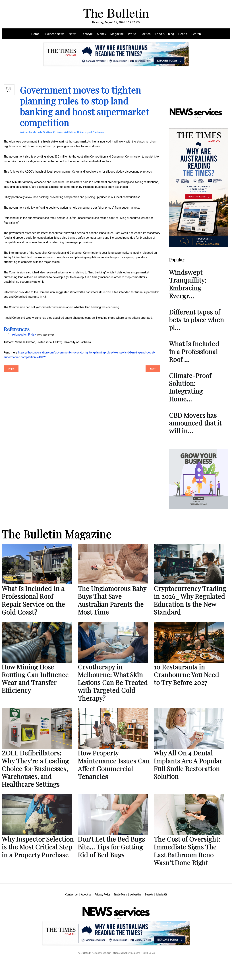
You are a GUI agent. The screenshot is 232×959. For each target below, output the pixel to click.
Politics (145, 34)
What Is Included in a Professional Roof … (194, 351)
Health (182, 34)
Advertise (135, 894)
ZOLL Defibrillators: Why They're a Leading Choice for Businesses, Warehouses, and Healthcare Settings (35, 768)
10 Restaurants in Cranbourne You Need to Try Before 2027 (186, 674)
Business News (54, 34)
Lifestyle (87, 34)
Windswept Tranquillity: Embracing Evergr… (187, 284)
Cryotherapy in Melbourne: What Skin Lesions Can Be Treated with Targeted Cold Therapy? (113, 682)
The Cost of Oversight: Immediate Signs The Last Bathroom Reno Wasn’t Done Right (187, 850)
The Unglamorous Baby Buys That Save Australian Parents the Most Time (112, 600)
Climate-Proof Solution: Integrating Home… (190, 387)
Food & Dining (164, 34)
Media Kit (161, 894)
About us (86, 894)
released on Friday (24, 334)
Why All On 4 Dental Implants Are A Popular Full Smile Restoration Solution (188, 764)
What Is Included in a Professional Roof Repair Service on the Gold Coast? (33, 600)
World (132, 34)
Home (35, 34)
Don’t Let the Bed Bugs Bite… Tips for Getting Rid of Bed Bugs (111, 846)
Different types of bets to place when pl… (196, 319)
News (72, 34)
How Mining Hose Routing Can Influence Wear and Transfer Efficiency (35, 678)
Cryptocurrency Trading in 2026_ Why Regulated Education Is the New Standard (190, 600)
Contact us (71, 894)
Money (101, 34)
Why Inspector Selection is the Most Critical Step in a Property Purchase (38, 846)
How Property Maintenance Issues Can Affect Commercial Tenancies (114, 764)
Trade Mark (120, 894)
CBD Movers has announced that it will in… (195, 423)
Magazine (117, 34)
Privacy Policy (102, 894)
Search (196, 34)
